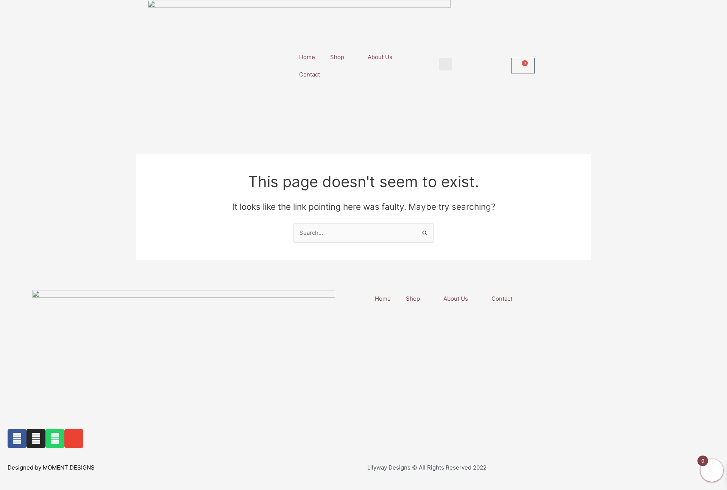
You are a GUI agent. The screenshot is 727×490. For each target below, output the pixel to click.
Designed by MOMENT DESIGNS (51, 467)
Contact (309, 74)
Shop (337, 57)
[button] (445, 64)
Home (307, 57)
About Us (380, 57)
